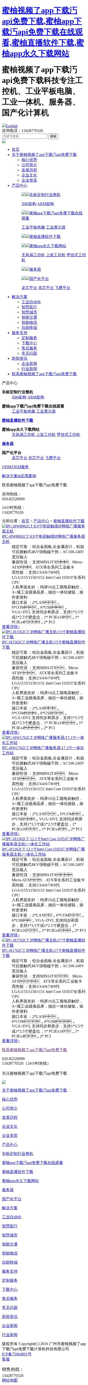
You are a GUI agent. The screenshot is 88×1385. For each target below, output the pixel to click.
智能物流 (29, 322)
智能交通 (29, 317)
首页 (16, 149)
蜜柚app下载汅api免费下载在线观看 (32, 1163)
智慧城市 (29, 312)
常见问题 (29, 353)
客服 (6, 1359)
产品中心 (19, 185)
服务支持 (19, 333)
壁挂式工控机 (68, 434)
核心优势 (29, 160)
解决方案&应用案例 (19, 476)
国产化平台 (12, 1199)
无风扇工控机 (33, 255)
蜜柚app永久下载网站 (20, 1181)
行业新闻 (29, 369)
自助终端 (29, 328)
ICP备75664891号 (17, 1354)
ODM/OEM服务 (15, 467)
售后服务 (29, 348)
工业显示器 (56, 227)
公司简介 (29, 165)
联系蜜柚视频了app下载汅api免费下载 (44, 374)
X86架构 (29, 204)
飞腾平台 (62, 288)
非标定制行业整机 (17, 1154)
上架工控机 (56, 255)
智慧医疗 (29, 307)
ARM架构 (45, 204)
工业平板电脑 (33, 227)
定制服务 (29, 338)
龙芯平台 (29, 288)
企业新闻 (29, 363)
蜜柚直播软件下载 (69, 521)
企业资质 (29, 180)
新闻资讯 (19, 358)
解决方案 (19, 297)
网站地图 (10, 1380)
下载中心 (29, 343)
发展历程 (29, 170)
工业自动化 (31, 302)
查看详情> (11, 627)
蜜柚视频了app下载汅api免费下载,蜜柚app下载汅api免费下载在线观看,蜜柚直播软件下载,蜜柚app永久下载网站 (43, 32)
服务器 (8, 1190)
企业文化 (29, 175)
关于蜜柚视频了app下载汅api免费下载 (44, 154)
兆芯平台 (46, 288)
